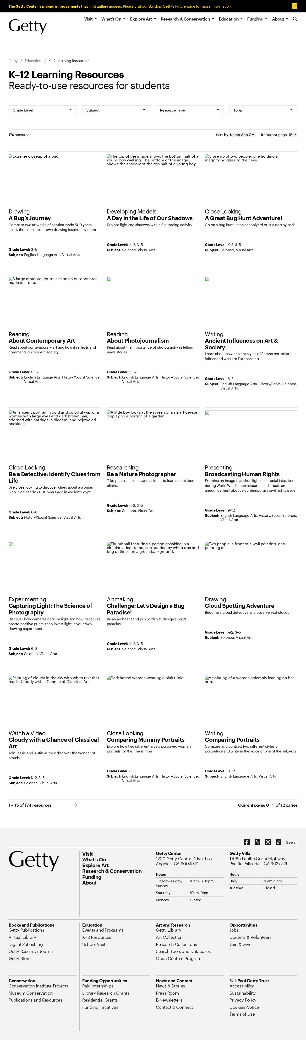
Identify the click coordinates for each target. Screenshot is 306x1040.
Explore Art (141, 18)
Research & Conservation (185, 18)
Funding (255, 18)
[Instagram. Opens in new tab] (268, 842)
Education (229, 18)
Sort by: (222, 135)
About (278, 18)
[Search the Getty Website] (295, 19)
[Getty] (28, 27)
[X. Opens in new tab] (257, 842)
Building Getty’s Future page (172, 6)
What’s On (111, 18)
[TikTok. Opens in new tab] (278, 842)
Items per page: (274, 135)
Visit (88, 18)
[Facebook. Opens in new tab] (247, 842)
